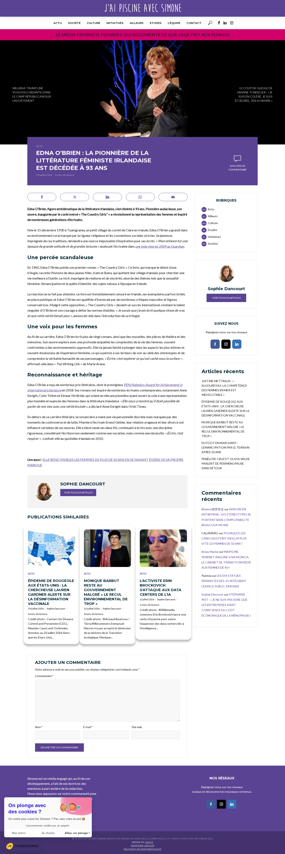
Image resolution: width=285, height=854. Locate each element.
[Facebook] (215, 344)
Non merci (18, 833)
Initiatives (115, 23)
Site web (137, 727)
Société (74, 23)
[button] (23, 846)
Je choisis (48, 833)
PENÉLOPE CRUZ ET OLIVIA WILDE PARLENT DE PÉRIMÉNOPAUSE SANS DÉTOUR (226, 463)
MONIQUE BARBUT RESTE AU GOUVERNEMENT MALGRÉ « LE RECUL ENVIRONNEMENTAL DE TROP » (106, 592)
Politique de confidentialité (142, 849)
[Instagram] (226, 344)
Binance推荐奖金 (213, 509)
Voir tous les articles (78, 492)
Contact (194, 23)
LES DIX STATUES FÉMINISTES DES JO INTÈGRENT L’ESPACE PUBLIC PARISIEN (224, 581)
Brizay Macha (210, 551)
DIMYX (149, 842)
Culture (93, 23)
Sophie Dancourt (56, 608)
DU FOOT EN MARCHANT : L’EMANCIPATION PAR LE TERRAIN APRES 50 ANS (225, 447)
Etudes (155, 23)
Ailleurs (137, 23)
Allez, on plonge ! (77, 833)
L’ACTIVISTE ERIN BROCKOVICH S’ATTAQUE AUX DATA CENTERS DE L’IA (160, 588)
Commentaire (44, 676)
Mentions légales (142, 845)
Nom (39, 727)
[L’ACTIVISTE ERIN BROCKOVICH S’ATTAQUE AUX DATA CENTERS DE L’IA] (163, 548)
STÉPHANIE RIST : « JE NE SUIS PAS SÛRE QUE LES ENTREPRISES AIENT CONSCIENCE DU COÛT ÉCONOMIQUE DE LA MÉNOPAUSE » (226, 605)
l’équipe (174, 23)
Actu (57, 23)
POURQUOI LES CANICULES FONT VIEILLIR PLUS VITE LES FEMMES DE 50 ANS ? (224, 538)
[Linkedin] (236, 344)
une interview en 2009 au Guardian (159, 246)
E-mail (87, 727)
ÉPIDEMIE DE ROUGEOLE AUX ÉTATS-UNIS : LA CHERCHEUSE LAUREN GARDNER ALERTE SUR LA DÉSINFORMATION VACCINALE (51, 592)
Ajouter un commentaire (237, 167)
